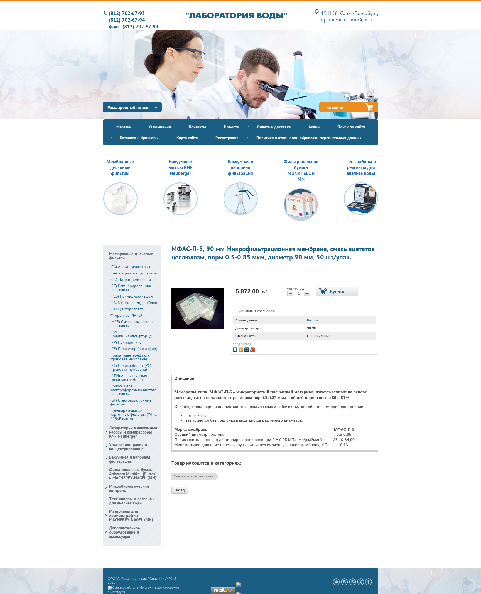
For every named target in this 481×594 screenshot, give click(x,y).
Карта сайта (187, 137)
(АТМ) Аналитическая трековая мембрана (128, 377)
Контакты (197, 127)
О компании (160, 127)
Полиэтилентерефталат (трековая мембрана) (130, 357)
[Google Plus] (253, 349)
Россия (312, 320)
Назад (180, 490)
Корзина (334, 107)
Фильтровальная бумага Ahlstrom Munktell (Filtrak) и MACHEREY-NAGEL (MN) (133, 474)
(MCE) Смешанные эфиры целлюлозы (132, 323)
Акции (314, 127)
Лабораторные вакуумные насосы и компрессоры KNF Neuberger (133, 432)
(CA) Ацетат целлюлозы (130, 266)
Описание (184, 378)
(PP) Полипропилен (127, 342)
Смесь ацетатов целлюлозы (193, 476)
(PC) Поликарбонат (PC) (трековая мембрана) (130, 367)
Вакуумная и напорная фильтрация (129, 459)
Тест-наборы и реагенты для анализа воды (131, 501)
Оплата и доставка (274, 127)
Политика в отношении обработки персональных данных (309, 137)
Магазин (123, 127)
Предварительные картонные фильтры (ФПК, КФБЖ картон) (133, 414)
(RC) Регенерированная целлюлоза (130, 287)
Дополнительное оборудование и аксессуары (124, 532)
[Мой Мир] (247, 349)
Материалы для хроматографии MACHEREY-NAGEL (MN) (131, 515)
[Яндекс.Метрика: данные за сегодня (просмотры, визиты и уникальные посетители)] (253, 584)
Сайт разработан (167, 588)
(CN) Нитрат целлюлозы (130, 279)
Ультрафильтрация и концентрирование (128, 446)
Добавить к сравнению (256, 311)
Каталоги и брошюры (139, 137)
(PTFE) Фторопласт (126, 308)
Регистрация (227, 137)
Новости (231, 127)
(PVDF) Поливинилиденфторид (131, 334)
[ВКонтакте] (236, 349)
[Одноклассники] (241, 349)
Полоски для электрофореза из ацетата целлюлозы (133, 389)
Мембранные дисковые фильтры (131, 256)
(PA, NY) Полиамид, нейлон (133, 302)
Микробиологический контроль (129, 488)
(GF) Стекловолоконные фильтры (130, 402)
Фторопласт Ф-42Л (126, 315)
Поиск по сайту (351, 127)
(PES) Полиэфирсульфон (131, 296)
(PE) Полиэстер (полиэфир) (133, 348)
